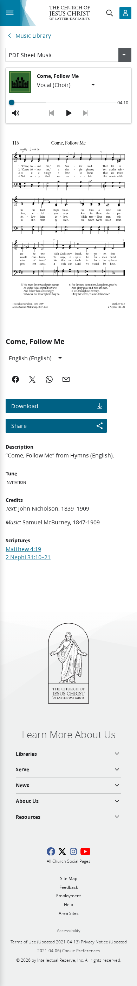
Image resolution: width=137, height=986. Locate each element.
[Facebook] (15, 379)
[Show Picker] (124, 55)
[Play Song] (68, 113)
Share (19, 426)
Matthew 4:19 (23, 549)
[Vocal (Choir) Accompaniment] (66, 85)
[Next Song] (85, 113)
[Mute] (16, 113)
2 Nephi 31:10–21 (28, 557)
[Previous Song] (52, 113)
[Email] (66, 379)
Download (24, 406)
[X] (32, 379)
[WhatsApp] (49, 379)
